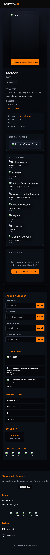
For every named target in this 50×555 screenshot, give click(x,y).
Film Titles (10, 300)
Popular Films (12, 400)
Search (40, 305)
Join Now (10, 419)
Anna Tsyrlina (13, 108)
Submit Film (7, 500)
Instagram (10, 535)
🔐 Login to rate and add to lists (25, 62)
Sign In (10, 413)
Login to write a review (25, 271)
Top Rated (11, 406)
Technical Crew (13, 334)
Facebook (10, 529)
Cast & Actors (12, 323)
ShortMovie (11, 4)
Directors (10, 312)
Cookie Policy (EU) (10, 504)
